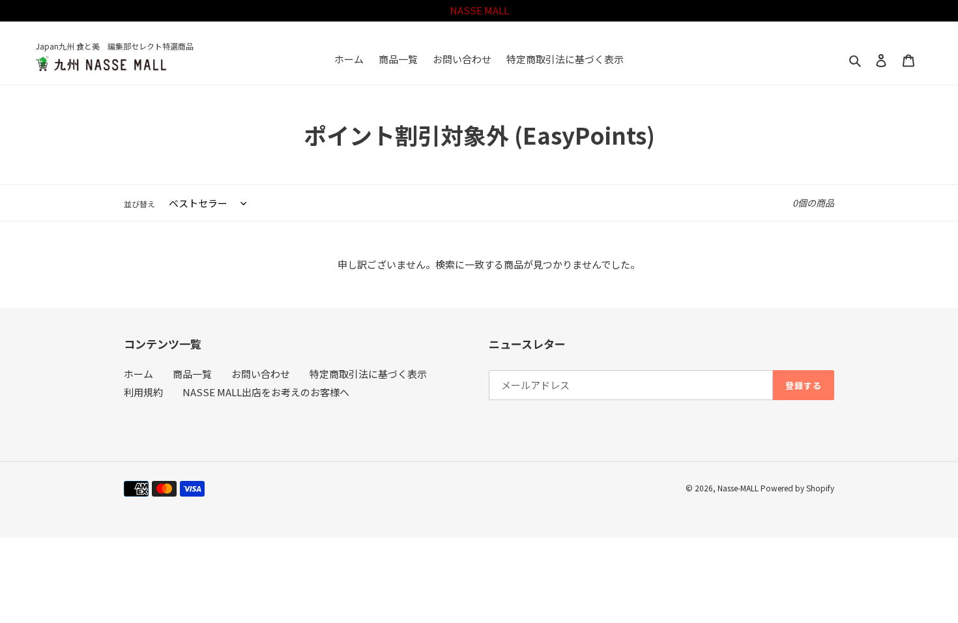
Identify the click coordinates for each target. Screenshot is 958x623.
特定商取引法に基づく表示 (368, 374)
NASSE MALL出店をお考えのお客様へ (265, 392)
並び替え (139, 203)
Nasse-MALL (738, 487)
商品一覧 (192, 374)
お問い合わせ (260, 374)
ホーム (138, 374)
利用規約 (143, 392)
